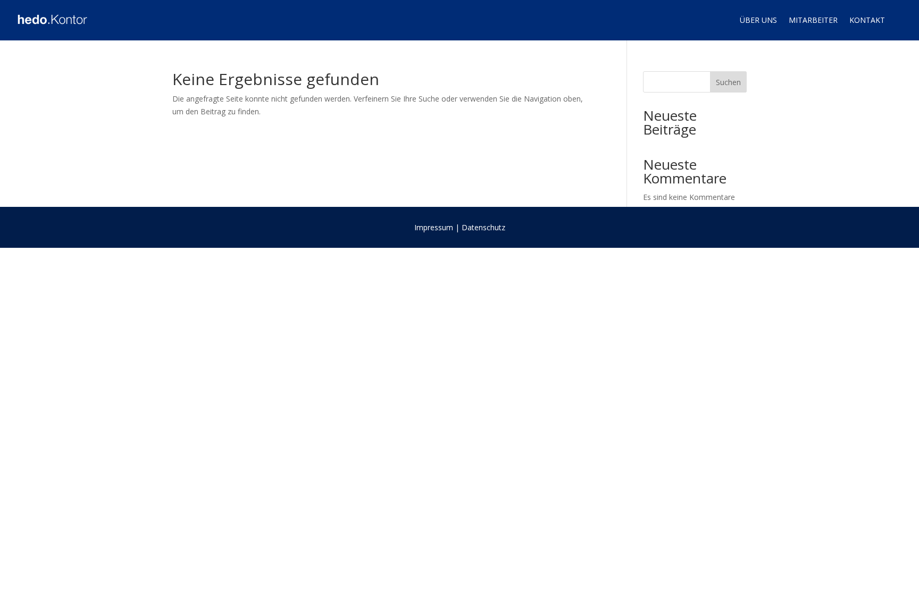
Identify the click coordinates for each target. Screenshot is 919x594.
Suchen (728, 82)
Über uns (758, 20)
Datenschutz (483, 227)
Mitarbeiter (813, 20)
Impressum (433, 227)
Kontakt (867, 20)
